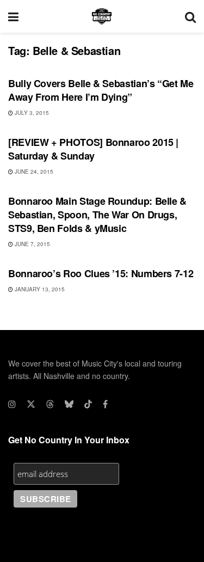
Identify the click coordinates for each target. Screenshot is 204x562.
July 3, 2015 (31, 113)
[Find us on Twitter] (31, 404)
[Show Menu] (13, 16)
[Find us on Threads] (50, 404)
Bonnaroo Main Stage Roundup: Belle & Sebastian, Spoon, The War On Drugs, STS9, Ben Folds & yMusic (97, 214)
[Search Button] (190, 16)
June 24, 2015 (33, 171)
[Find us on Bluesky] (69, 404)
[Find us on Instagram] (12, 404)
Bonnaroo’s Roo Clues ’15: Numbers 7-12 (100, 273)
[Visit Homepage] (102, 16)
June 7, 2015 (31, 244)
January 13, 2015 (39, 289)
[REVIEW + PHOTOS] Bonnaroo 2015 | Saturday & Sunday (93, 149)
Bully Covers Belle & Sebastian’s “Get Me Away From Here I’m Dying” (101, 90)
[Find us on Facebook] (105, 404)
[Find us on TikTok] (88, 404)
